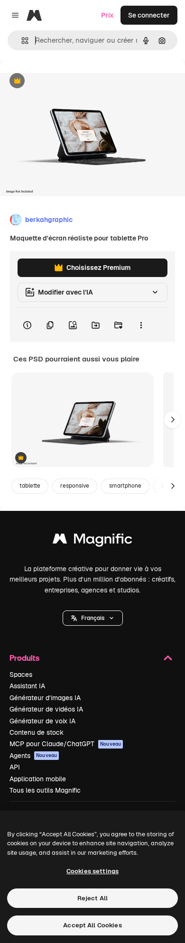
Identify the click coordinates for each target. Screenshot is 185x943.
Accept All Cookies (92, 925)
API (14, 767)
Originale (62, 81)
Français (92, 618)
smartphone (125, 486)
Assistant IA (27, 686)
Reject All (92, 898)
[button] (93, 618)
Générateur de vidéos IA (46, 709)
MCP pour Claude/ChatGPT (65, 744)
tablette (29, 486)
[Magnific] (92, 541)
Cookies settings (92, 871)
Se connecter (149, 15)
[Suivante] (172, 419)
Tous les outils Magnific (45, 790)
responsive (74, 486)
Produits (24, 658)
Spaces (20, 674)
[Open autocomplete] (21, 40)
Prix (107, 15)
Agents (33, 755)
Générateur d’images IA (45, 697)
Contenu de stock (36, 732)
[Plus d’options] (140, 324)
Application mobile (37, 779)
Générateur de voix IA (42, 721)
